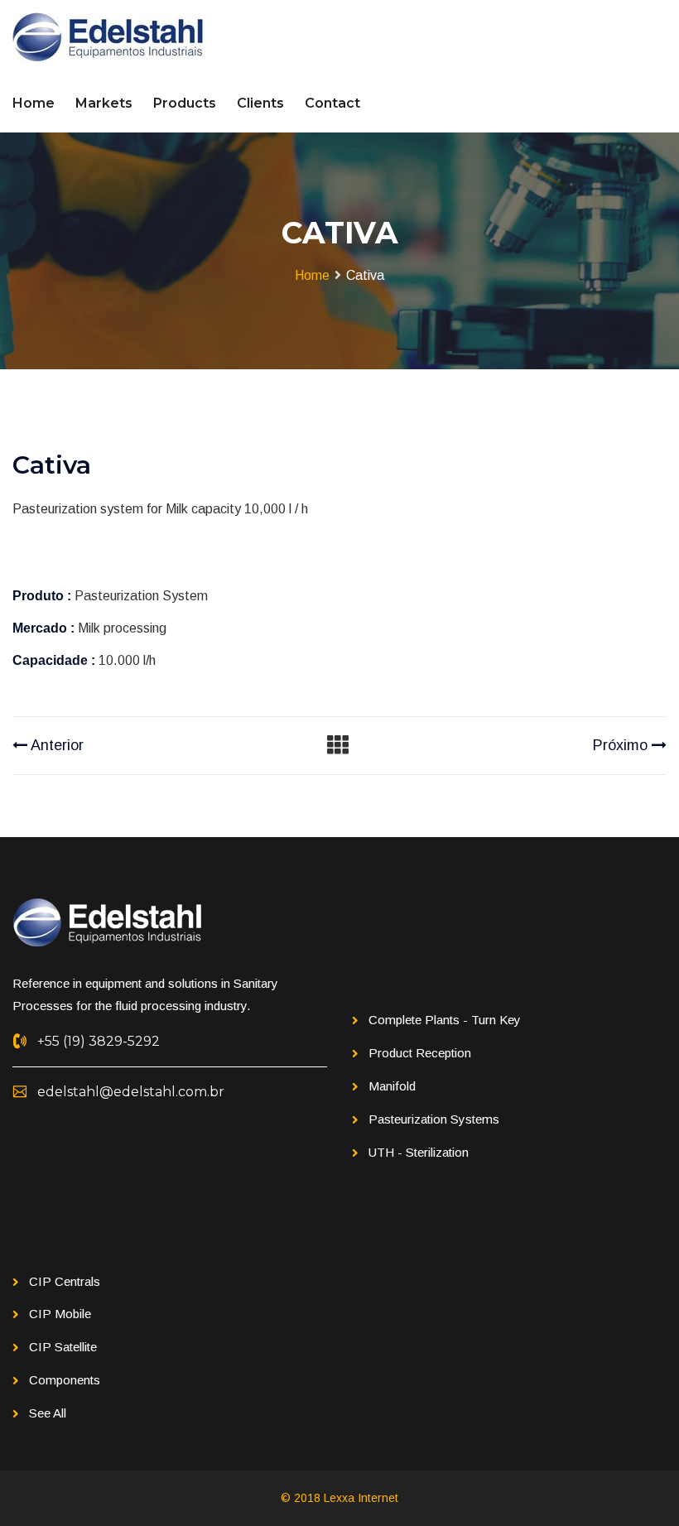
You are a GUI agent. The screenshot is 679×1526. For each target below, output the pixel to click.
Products (184, 103)
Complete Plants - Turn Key (444, 1020)
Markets (103, 103)
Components (64, 1380)
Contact (332, 103)
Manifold (392, 1086)
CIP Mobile (60, 1314)
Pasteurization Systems (433, 1119)
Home (33, 103)
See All (47, 1413)
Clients (260, 103)
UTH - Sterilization (418, 1152)
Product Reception (419, 1053)
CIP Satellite (63, 1347)
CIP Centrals (64, 1281)
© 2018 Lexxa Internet (339, 1497)
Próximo (622, 745)
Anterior (55, 745)
